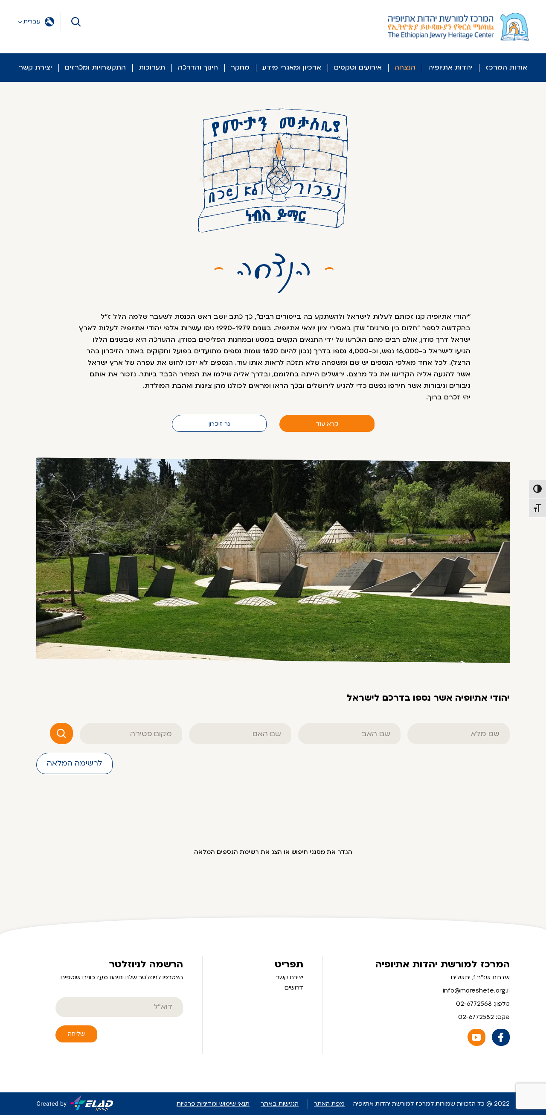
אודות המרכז (506, 67)
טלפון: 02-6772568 (483, 1004)
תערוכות (152, 67)
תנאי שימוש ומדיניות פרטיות (213, 1104)
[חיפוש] (61, 733)
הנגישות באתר (280, 1104)
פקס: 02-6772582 (484, 1017)
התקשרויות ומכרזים (95, 67)
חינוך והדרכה (198, 67)
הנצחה (405, 67)
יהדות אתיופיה (450, 67)
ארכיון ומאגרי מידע (291, 67)
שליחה (76, 1034)
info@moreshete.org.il (476, 991)
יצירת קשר (35, 67)
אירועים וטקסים (358, 67)
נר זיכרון (219, 424)
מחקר (240, 67)
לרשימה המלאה (74, 763)
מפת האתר (329, 1104)
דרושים (294, 988)
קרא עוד (327, 424)
